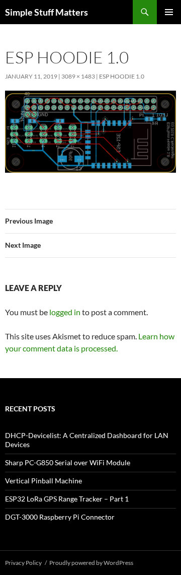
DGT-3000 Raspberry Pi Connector (60, 517)
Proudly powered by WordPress (91, 562)
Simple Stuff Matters (46, 12)
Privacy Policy (23, 562)
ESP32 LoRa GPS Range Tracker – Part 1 (67, 498)
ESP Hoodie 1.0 (121, 76)
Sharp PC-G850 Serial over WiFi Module (67, 462)
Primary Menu (169, 12)
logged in (64, 312)
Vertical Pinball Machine (43, 480)
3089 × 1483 (78, 76)
